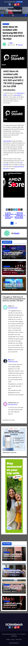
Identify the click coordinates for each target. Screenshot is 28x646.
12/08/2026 (8, 607)
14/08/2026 (8, 591)
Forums (12, 639)
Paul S (11, 43)
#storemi (20, 45)
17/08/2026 (8, 574)
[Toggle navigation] (13, 15)
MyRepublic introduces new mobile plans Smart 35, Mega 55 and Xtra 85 (19, 215)
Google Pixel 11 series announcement (12, 604)
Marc (9, 359)
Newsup (23, 634)
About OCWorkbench (14, 642)
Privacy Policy (19, 639)
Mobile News (6, 552)
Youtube (8, 639)
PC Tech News (7, 250)
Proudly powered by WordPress (9, 634)
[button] (23, 15)
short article (17, 95)
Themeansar (14, 635)
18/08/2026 (8, 558)
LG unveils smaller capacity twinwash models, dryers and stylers (9, 215)
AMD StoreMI (7, 141)
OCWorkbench (14, 10)
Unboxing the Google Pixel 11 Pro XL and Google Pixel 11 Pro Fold (13, 572)
